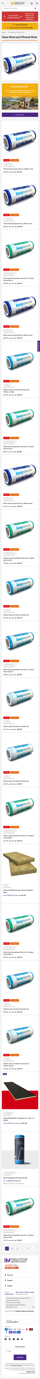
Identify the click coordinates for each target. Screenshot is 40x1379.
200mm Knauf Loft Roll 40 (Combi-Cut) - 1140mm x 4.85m (16, 391)
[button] (3, 3)
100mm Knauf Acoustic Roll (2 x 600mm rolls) (18, 169)
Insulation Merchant (16, 1365)
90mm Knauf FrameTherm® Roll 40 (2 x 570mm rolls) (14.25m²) (18, 671)
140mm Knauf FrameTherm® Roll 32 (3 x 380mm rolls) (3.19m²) (18, 837)
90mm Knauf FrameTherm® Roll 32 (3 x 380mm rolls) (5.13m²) (18, 1236)
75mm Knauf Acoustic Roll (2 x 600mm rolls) (17, 223)
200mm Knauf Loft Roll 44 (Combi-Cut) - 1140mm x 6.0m (16, 1065)
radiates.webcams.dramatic (24, 1311)
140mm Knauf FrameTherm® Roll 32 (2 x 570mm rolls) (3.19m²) (18, 559)
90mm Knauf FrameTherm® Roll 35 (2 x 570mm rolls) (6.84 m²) (18, 279)
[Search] (35, 8)
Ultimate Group (30, 1371)
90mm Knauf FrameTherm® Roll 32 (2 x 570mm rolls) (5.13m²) (18, 448)
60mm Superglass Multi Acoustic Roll (15, 1178)
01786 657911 (9, 1294)
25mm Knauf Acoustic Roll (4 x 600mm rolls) (17, 503)
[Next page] (33, 1248)
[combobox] (20, 8)
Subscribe (20, 1357)
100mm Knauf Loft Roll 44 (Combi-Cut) (16, 726)
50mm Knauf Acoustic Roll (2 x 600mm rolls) (17, 335)
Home (3, 32)
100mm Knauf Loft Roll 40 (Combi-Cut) (16, 615)
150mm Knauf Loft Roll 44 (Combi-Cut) (16, 781)
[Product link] (20, 147)
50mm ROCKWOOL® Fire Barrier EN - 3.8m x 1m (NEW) (18, 1119)
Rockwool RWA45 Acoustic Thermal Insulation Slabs (18, 891)
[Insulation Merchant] (18, 3)
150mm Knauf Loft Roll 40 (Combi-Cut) (16, 1009)
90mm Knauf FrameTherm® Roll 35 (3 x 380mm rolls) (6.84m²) (18, 953)
